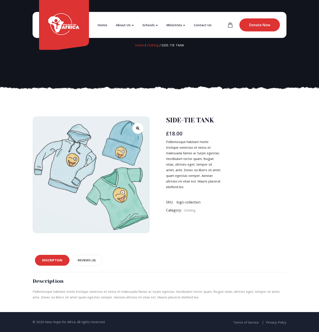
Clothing (153, 45)
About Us (123, 25)
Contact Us (203, 25)
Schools (148, 25)
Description (52, 260)
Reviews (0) (87, 260)
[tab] (52, 260)
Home (102, 25)
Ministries (174, 25)
